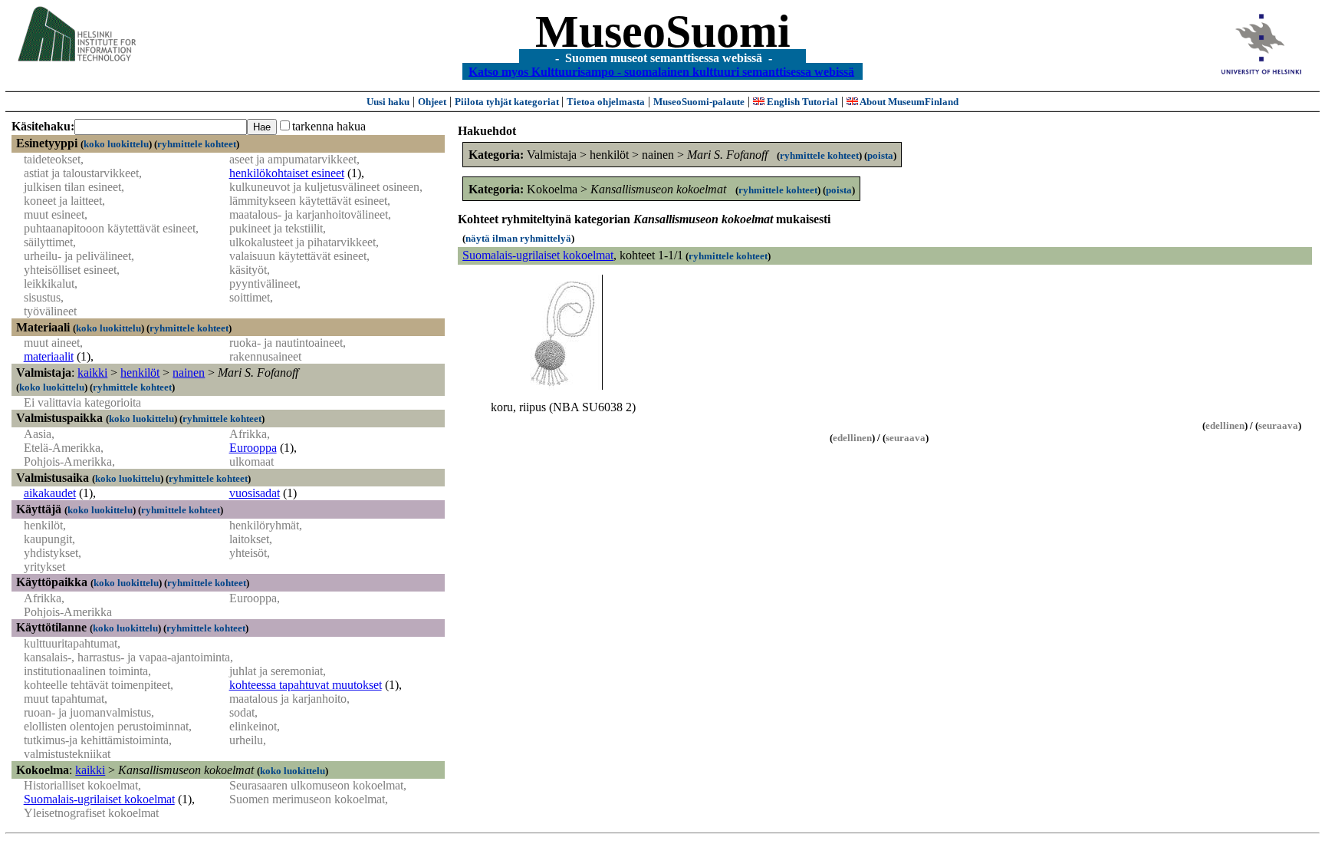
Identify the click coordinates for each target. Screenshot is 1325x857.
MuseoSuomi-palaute (699, 101)
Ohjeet (432, 101)
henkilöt (139, 372)
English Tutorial (801, 101)
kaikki (92, 372)
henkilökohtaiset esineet (286, 173)
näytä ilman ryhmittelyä (518, 238)
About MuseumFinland (908, 101)
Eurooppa (253, 447)
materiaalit (49, 356)
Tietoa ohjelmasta (606, 101)
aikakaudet (50, 492)
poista (880, 155)
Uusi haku (388, 101)
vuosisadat (254, 492)
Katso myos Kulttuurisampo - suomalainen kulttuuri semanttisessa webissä (661, 70)
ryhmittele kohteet (196, 144)
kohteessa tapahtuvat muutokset (305, 684)
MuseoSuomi (663, 31)
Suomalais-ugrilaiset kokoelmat (99, 799)
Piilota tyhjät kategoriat (508, 101)
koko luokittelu (116, 144)
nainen (189, 372)
